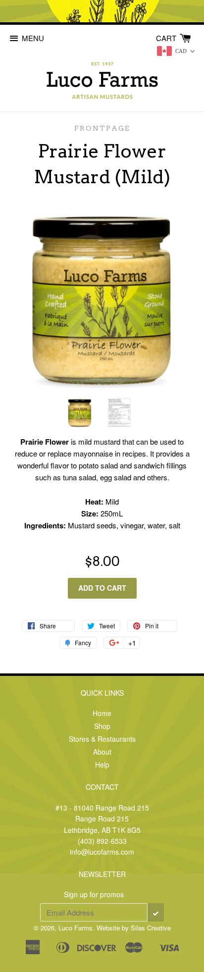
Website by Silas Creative (134, 927)
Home (102, 713)
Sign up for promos (94, 894)
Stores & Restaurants (102, 739)
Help (102, 764)
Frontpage (102, 128)
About (102, 752)
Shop (102, 726)
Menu (33, 38)
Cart (167, 38)
